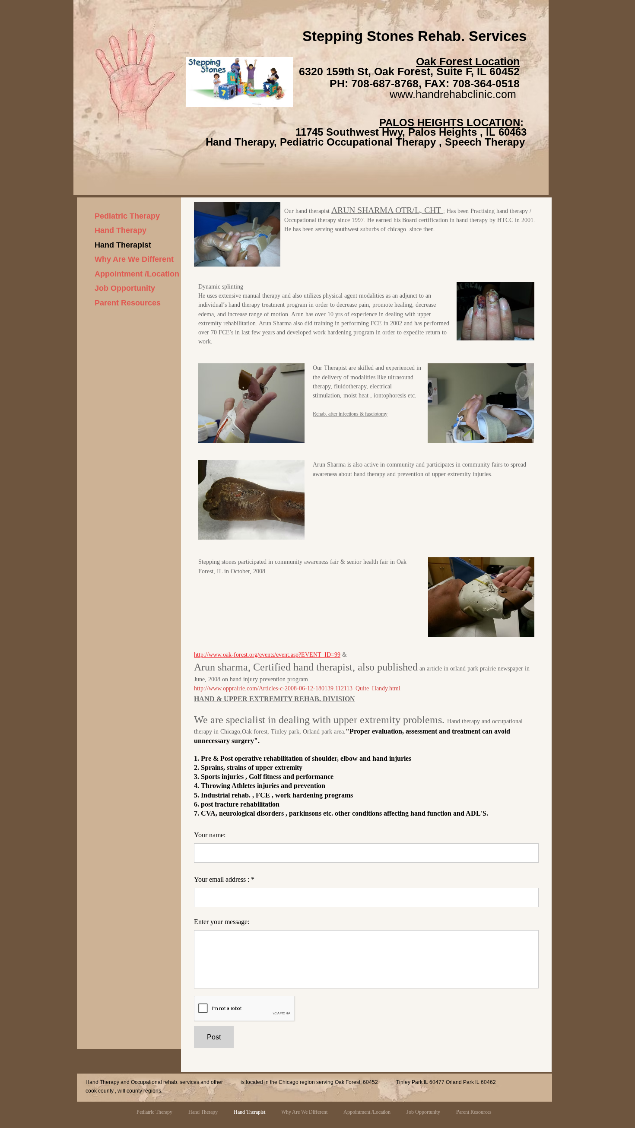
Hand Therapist (123, 245)
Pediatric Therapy (127, 216)
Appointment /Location (137, 274)
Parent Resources (128, 303)
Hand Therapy (120, 230)
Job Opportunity (125, 288)
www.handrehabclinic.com (453, 94)
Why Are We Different (134, 259)
